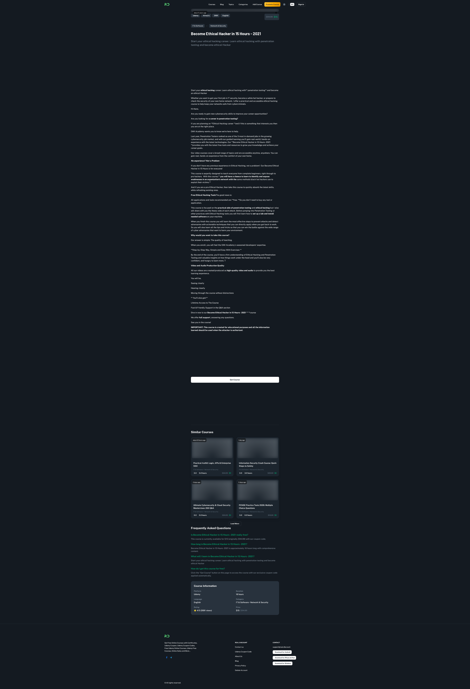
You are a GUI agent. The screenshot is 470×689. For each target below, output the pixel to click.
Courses (212, 4)
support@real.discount (281, 647)
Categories (243, 4)
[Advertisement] (235, 67)
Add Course (257, 4)
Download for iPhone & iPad (284, 658)
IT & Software (197, 26)
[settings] (284, 4)
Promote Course (272, 4)
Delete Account (241, 670)
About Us (238, 656)
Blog (222, 4)
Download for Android (282, 652)
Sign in (301, 4)
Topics (231, 4)
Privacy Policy (240, 666)
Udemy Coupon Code (243, 652)
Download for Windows (283, 663)
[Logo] (166, 4)
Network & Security (218, 26)
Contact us (239, 647)
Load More (234, 524)
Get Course (235, 380)
